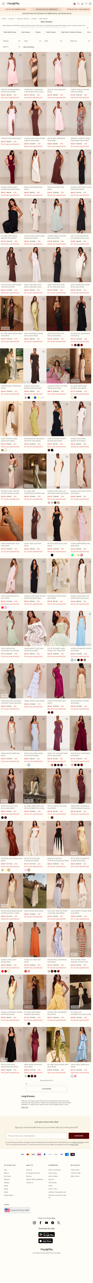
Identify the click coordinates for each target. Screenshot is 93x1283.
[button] (75, 4)
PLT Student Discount (33, 1173)
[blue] (35, 397)
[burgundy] (81, 345)
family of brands (78, 1142)
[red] (2, 607)
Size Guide (7, 1176)
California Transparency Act (57, 1192)
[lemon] (38, 397)
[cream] (32, 397)
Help (5, 1170)
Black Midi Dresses (10, 32)
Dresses (33, 19)
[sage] (52, 502)
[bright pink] (28, 971)
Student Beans (8, 1195)
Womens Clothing (23, 19)
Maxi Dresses (43, 19)
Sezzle (6, 1192)
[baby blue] (28, 765)
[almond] (58, 502)
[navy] (28, 397)
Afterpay (6, 1182)
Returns (6, 1173)
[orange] (25, 971)
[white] (49, 555)
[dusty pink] (49, 502)
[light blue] (72, 1076)
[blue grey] (75, 345)
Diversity (29, 1176)
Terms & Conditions (54, 1170)
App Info (51, 1179)
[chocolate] (49, 450)
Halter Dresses (51, 32)
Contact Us (29, 1182)
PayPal (6, 1186)
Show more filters (28, 47)
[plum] (52, 712)
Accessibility (52, 1182)
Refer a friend (75, 1176)
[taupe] (84, 660)
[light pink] (81, 555)
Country (6, 1204)
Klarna (6, 1189)
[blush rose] (52, 765)
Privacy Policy (52, 1173)
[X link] (58, 1222)
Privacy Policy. (74, 1144)
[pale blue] (72, 660)
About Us (29, 1170)
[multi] (72, 555)
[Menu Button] (3, 3)
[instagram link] (34, 1222)
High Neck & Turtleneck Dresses (71, 32)
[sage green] (78, 555)
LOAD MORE (46, 1089)
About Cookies (53, 1176)
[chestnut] (8, 870)
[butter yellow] (49, 817)
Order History (75, 1170)
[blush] (72, 345)
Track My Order (76, 1173)
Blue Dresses (26, 32)
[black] (78, 345)
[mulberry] (75, 397)
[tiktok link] (52, 1222)
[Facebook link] (40, 1222)
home (4, 19)
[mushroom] (2, 450)
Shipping (7, 1179)
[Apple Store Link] (46, 1240)
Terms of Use (52, 1189)
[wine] (81, 660)
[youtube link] (46, 1222)
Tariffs (50, 1186)
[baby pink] (5, 607)
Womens (11, 19)
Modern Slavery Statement (34, 1179)
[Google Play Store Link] (46, 1234)
